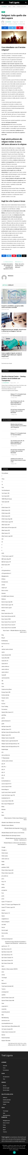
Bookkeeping (5, 640)
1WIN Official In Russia (7, 499)
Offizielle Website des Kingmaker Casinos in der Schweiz (15, 829)
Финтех (3, 1034)
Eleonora (8, 21)
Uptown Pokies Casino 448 (8, 1000)
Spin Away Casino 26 (6, 949)
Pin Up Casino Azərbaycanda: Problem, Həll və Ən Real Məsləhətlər (18, 411)
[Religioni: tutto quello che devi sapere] (14, 37)
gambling (4, 715)
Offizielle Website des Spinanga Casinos (11, 835)
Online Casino (5, 853)
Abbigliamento (5, 576)
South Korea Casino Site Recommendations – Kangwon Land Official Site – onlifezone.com (16, 942)
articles (3, 584)
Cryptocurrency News (7, 689)
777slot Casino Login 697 (7, 556)
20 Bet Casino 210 (6, 507)
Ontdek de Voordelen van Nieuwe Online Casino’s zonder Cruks (18, 460)
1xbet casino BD (5, 501)
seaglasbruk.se (5, 918)
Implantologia (5, 749)
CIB (2, 680)
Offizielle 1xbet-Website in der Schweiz (11, 822)
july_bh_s (4, 766)
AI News (3, 579)
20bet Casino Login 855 (7, 536)
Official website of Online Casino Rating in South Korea (15, 818)
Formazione (4, 709)
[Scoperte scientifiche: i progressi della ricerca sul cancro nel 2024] (14, 296)
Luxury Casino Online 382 (7, 801)
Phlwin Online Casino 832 (7, 873)
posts (3, 896)
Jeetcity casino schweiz (7, 760)
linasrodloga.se (5, 789)
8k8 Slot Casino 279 (6, 561)
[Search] (26, 2)
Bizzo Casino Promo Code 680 (9, 627)
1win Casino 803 (5, 496)
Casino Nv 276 (5, 660)
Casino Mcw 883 (5, 657)
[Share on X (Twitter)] (12, 27)
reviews (3, 910)
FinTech (3, 703)
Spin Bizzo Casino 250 (7, 951)
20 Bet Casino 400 (6, 513)
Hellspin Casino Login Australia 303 (10, 740)
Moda (3, 806)
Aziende (4, 593)
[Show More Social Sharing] (25, 27)
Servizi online (5, 933)
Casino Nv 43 (5, 663)
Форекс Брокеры (6, 1037)
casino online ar (5, 669)
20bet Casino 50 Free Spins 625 (9, 527)
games (3, 718)
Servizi (3, 927)
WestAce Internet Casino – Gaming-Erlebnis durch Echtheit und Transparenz (14, 378)
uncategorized (5, 992)
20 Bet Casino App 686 (7, 519)
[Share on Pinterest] (19, 27)
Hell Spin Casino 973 (6, 729)
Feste (3, 700)
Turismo (3, 989)
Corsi (3, 686)
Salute (3, 916)
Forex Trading (5, 706)
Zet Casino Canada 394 (7, 1029)
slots (3, 936)
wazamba (4, 1009)
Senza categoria (5, 921)
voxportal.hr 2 (5, 1006)
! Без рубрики (5, 473)
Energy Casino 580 (6, 692)
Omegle (3, 847)
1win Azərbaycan (6, 490)
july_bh (3, 763)
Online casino (5, 855)
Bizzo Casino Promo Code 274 (9, 622)
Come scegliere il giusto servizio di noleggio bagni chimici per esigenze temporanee (11, 354)
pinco (3, 878)
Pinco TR (4, 881)
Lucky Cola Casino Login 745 (8, 795)
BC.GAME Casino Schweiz (8, 596)
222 (2, 539)
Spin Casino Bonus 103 (7, 954)
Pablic (3, 861)
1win (3, 487)
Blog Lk (3, 637)
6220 (3, 553)
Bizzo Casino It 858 (6, 619)
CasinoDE (4, 675)
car (2, 646)
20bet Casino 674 (6, 533)
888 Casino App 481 (6, 559)
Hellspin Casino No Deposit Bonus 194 (10, 743)
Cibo (3, 683)
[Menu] (2, 2)
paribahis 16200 (5, 867)
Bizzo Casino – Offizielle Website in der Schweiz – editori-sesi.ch (15, 631)
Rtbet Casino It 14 (6, 913)
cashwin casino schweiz (7, 649)
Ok (14, 1152)
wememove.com (6, 1020)
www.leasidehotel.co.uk (7, 1023)
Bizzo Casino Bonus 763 (7, 613)
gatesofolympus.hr (6, 720)
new (3, 812)
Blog (3, 635)
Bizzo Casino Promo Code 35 (8, 624)
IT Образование (5, 758)
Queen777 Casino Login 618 (8, 907)
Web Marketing (5, 1017)
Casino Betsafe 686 (6, 655)
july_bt (3, 769)
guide (3, 723)
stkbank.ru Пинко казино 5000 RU (10, 969)
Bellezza (4, 599)
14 (2, 484)
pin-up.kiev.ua (5, 876)
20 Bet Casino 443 (6, 516)
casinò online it (5, 672)
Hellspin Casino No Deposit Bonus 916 (10, 746)
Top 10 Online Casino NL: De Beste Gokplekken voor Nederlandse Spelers (17, 403)
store (3, 972)
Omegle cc (4, 850)
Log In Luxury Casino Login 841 (9, 792)
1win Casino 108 (5, 493)
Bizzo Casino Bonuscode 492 (8, 616)
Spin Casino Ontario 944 (7, 963)
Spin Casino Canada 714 (7, 957)
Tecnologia (4, 977)
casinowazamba (5, 677)
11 (2, 481)
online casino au (5, 858)
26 (2, 541)
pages (3, 864)
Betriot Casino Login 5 (7, 607)
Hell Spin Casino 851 (6, 726)
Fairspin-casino (5, 698)
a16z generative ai (6, 570)
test (2, 980)
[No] (26, 1149)
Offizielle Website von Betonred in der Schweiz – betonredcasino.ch (15, 843)
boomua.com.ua (5, 643)
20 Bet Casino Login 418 (7, 521)
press (3, 898)
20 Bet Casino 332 (6, 510)
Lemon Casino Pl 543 (6, 786)
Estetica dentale (5, 695)
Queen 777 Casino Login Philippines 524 (11, 904)
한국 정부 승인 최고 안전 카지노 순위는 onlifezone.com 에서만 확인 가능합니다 (17, 1044)
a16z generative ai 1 (6, 573)
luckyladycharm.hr (6, 798)
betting (3, 610)
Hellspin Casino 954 (6, 735)
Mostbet (4, 809)
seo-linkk (4, 924)
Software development (7, 938)
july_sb (3, 775)
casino (3, 652)
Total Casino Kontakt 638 (7, 986)
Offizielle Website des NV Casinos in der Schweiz (13, 832)
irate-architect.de (6, 755)
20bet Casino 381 (6, 524)
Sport (3, 966)
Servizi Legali (5, 930)
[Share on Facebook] (5, 27)
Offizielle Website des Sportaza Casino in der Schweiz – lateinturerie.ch (16, 839)
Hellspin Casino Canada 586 (8, 738)
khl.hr (3, 778)
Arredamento (5, 582)
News (3, 815)
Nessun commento (13, 23)
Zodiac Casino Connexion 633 (8, 1032)
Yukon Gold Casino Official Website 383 (11, 1026)
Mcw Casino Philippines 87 (8, 803)
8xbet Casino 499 (6, 564)
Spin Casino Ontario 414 (7, 960)
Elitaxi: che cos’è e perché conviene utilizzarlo (19, 265)
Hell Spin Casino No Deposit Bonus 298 (11, 732)
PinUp (3, 884)
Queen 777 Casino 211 (7, 901)
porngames (4, 890)
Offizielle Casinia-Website (8, 825)
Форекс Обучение (6, 1040)
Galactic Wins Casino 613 (7, 712)
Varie (3, 1003)
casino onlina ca (5, 666)
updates (3, 994)
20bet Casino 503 (6, 530)
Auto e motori (5, 590)
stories (3, 974)
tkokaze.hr (4, 983)
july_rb (3, 772)
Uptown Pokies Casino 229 (8, 997)
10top (3, 479)
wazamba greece (6, 1012)
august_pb (4, 587)
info (2, 752)
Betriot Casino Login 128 (7, 604)
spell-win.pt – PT (5, 946)
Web (3, 1014)
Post (3, 893)
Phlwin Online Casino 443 (7, 870)
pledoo (3, 887)
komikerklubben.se (6, 780)
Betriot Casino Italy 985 (7, 602)
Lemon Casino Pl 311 (6, 783)
